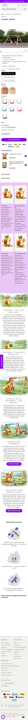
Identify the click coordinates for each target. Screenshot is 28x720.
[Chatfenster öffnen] (3, 717)
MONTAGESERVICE (14, 510)
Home (2, 14)
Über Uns (16, 642)
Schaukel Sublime (16, 14)
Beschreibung (5, 174)
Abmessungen (5, 178)
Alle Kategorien (5, 642)
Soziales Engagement (19, 649)
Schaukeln (8, 14)
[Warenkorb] (22, 5)
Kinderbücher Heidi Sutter (6, 652)
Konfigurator (17, 645)
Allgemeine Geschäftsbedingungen (10, 665)
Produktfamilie (5, 134)
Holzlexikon (18, 230)
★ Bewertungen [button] (1, 362)
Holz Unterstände (5, 645)
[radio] (8, 73)
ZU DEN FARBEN (14, 464)
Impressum (4, 670)
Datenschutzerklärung (6, 663)
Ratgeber (16, 654)
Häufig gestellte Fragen (20, 647)
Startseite (3, 16)
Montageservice (18, 656)
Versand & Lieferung (6, 672)
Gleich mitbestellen (6, 150)
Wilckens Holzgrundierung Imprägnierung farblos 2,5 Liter (16, 163)
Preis (2, 122)
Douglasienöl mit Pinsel (15, 154)
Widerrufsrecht (5, 668)
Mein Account (17, 658)
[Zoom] (25, 50)
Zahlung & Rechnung (6, 675)
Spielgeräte (4, 647)
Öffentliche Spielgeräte (7, 649)
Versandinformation (11, 127)
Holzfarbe (3, 655)
